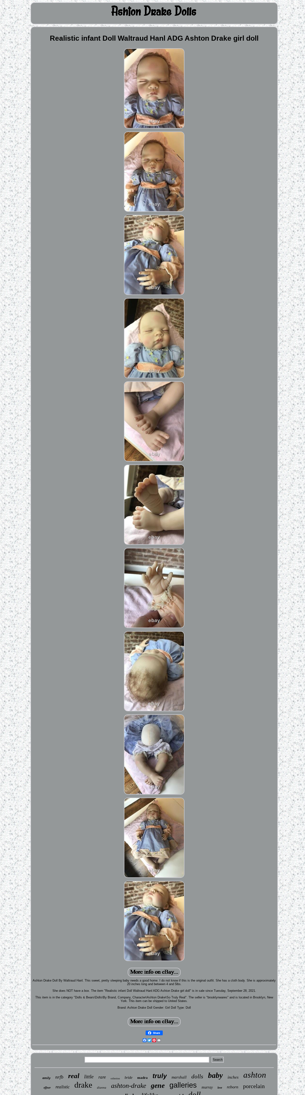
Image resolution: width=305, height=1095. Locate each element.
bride (128, 1077)
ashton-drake (128, 1085)
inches (233, 1077)
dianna (101, 1087)
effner (47, 1087)
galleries (183, 1085)
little (89, 1077)
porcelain (254, 1086)
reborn (232, 1087)
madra (142, 1078)
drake (83, 1084)
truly (159, 1076)
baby (215, 1075)
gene (158, 1085)
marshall (179, 1077)
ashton (254, 1075)
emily (46, 1078)
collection (115, 1078)
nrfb (59, 1077)
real (73, 1076)
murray (207, 1087)
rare (102, 1077)
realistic (63, 1086)
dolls (197, 1076)
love (220, 1087)
